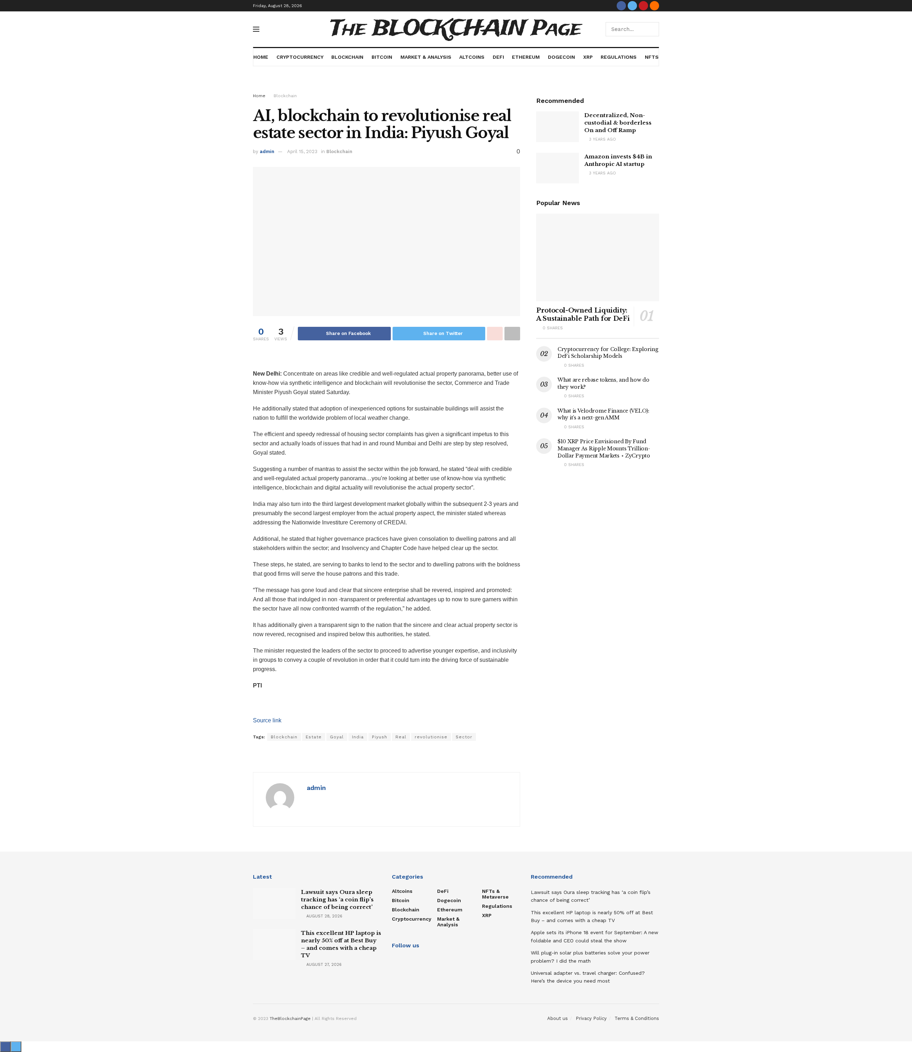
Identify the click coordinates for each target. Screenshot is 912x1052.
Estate (314, 736)
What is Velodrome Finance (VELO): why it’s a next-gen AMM (603, 414)
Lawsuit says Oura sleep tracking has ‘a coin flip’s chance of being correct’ (337, 899)
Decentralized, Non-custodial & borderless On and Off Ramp (618, 123)
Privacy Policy (591, 1018)
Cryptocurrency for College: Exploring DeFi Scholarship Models (608, 353)
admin (267, 151)
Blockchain (347, 57)
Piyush (379, 736)
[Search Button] (652, 29)
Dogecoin (561, 57)
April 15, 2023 (302, 151)
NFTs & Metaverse (495, 894)
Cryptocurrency (299, 57)
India (358, 736)
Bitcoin (382, 57)
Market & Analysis (425, 57)
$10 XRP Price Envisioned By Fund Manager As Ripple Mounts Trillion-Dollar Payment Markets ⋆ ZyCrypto (604, 448)
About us (557, 1018)
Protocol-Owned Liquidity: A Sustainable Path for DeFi (582, 315)
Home (260, 57)
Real (400, 736)
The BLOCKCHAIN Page (456, 29)
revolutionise (431, 736)
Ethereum (526, 57)
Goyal (337, 736)
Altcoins (471, 57)
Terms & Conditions (637, 1018)
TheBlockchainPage (290, 1018)
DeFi (498, 57)
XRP (588, 57)
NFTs (652, 57)
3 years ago (601, 139)
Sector (464, 736)
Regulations (619, 57)
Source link (267, 720)
